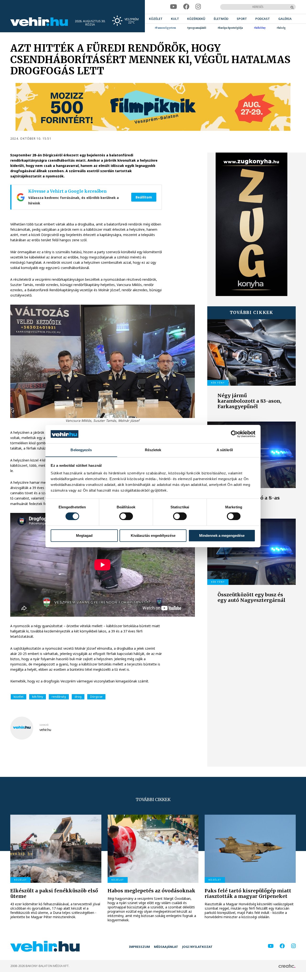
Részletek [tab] (153, 450)
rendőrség (59, 697)
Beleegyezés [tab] (81, 450)
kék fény (37, 697)
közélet (18, 697)
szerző (44, 725)
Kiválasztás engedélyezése (153, 535)
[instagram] (198, 6)
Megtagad (84, 535)
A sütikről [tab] (225, 450)
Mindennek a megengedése (222, 535)
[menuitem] (156, 19)
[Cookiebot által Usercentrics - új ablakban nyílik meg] (234, 434)
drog (78, 697)
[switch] (126, 516)
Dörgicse (96, 697)
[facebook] (186, 6)
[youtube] (173, 6)
